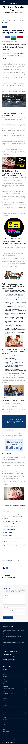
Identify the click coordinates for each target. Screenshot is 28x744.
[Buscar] (25, 1)
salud (4, 729)
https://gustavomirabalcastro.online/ (9, 541)
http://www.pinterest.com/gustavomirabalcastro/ (12, 538)
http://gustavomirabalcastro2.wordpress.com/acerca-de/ (14, 545)
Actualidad (5, 669)
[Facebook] (13, 3)
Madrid (4, 717)
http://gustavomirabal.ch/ (7, 535)
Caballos (5, 681)
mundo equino (6, 722)
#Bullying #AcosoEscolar (16, 560)
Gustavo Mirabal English (8, 710)
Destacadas (5, 686)
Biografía (5, 676)
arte (4, 674)
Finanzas (5, 705)
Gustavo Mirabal (6, 707)
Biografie (5, 679)
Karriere (4, 715)
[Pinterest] (14, 3)
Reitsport (5, 727)
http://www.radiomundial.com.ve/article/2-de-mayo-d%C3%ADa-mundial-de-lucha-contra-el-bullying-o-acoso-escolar (13, 516)
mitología (5, 719)
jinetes (4, 712)
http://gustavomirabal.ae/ (7, 532)
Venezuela (5, 734)
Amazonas (5, 672)
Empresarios (5, 691)
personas (5, 724)
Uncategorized (6, 731)
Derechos (4, 27)
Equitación (5, 698)
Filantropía (5, 703)
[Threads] (18, 3)
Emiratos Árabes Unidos (8, 688)
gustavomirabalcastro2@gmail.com (11, 656)
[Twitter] (12, 3)
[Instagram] (10, 3)
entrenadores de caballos (8, 693)
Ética (4, 700)
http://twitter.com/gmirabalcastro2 (9, 529)
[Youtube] (16, 3)
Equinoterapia (6, 695)
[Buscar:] (6, 1)
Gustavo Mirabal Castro (14, 8)
